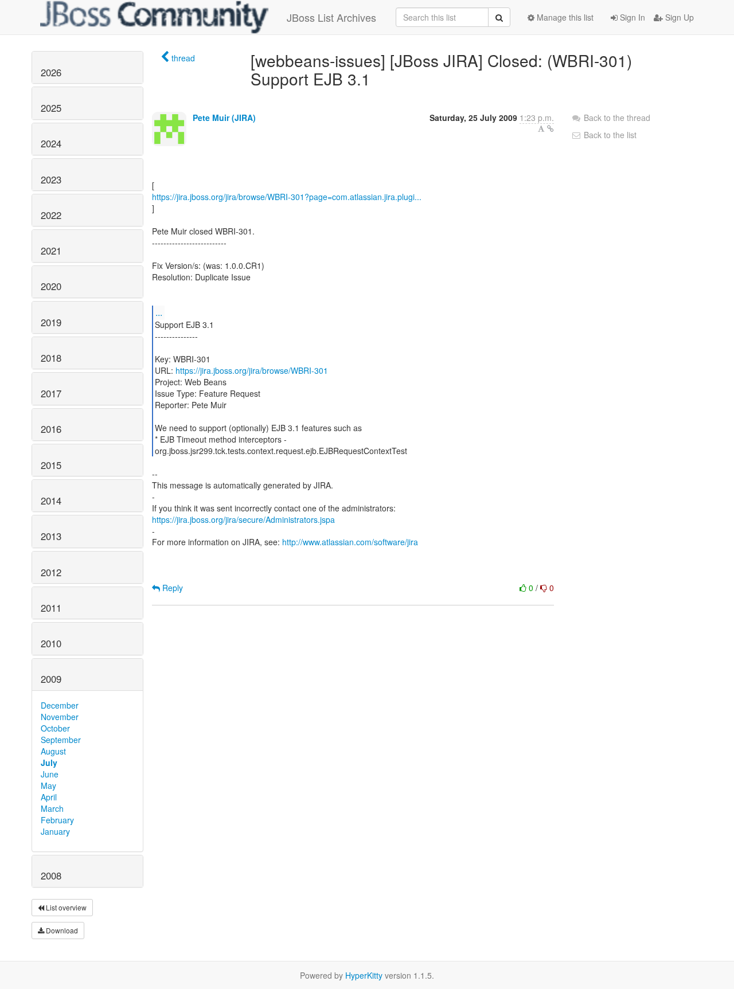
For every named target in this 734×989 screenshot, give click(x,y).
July (49, 762)
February (57, 820)
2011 (51, 608)
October (55, 728)
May (48, 785)
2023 (51, 179)
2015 (51, 465)
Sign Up (678, 17)
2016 (51, 429)
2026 (51, 72)
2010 (51, 643)
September (61, 739)
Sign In (631, 17)
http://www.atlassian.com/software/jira (350, 542)
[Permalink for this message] (550, 128)
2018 (51, 358)
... (158, 312)
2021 (51, 250)
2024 (51, 143)
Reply (171, 587)
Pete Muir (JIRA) (224, 117)
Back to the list (609, 134)
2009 (51, 679)
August (53, 751)
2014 (51, 500)
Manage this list (564, 17)
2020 (51, 286)
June (49, 774)
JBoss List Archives (331, 17)
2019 (51, 322)
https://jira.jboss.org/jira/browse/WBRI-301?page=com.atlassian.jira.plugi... (286, 196)
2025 (51, 108)
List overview (65, 907)
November (60, 716)
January (55, 831)
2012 (51, 572)
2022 (51, 215)
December (60, 705)
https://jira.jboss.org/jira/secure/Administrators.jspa (243, 519)
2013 (51, 536)
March (52, 808)
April (49, 797)
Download (61, 930)
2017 (51, 393)
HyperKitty (363, 975)
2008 (51, 875)
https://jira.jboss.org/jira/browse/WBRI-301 (251, 370)
